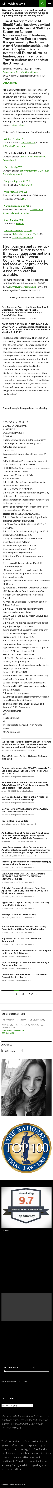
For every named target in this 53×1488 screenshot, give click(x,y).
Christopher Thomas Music (25, 234)
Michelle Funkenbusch (27, 318)
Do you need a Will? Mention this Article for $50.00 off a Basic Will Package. (24, 798)
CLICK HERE (5, 1231)
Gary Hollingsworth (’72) (17, 181)
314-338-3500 (7, 1033)
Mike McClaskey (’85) (15, 191)
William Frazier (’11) (14, 139)
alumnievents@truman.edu (22, 286)
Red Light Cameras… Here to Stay (19, 914)
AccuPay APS (26, 184)
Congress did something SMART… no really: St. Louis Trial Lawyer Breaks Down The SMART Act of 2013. (26, 771)
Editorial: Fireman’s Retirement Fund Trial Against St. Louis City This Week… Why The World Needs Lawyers (24, 891)
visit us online (17, 124)
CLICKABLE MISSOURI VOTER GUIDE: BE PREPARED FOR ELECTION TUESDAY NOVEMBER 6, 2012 (23, 876)
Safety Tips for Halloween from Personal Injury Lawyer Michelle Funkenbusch (26, 863)
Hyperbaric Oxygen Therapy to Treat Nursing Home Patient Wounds (25, 903)
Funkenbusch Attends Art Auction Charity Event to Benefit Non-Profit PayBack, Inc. (23, 927)
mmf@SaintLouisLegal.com (12, 1030)
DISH (25, 198)
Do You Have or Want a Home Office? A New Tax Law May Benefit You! (24, 810)
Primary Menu (49, 3)
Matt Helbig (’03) (13, 167)
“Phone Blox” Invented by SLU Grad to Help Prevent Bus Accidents (24, 975)
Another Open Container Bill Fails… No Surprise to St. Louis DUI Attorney (26, 951)
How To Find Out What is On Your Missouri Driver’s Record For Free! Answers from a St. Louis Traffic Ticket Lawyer (25, 785)
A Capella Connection (14, 146)
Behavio (20, 223)
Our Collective (28, 142)
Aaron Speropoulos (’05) (17, 205)
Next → (33, 993)
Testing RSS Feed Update (14, 820)
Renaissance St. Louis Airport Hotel (20, 72)
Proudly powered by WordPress (13, 1484)
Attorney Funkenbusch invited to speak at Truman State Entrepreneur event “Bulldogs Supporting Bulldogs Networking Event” (24, 13)
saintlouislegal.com (13, 3)
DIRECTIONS (10, 82)
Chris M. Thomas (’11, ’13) (18, 230)
